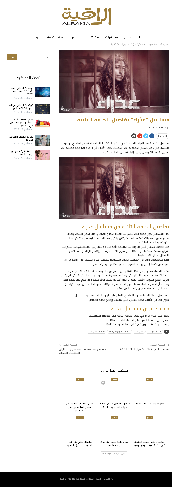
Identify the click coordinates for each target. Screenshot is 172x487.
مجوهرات (111, 37)
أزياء (140, 37)
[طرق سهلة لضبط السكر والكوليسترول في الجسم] (42, 123)
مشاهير (93, 37)
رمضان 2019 (138, 331)
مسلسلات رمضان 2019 (96, 331)
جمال (127, 37)
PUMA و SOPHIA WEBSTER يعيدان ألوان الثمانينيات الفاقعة (82, 351)
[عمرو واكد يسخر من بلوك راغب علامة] (114, 427)
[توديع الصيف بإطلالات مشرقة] (42, 140)
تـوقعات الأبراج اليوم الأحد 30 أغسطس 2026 (22, 91)
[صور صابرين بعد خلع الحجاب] (149, 389)
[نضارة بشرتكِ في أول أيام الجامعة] (42, 155)
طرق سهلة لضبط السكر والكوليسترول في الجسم (21, 122)
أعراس (75, 37)
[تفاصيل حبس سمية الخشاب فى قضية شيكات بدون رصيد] (149, 427)
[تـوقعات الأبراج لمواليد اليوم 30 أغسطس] (42, 109)
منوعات (36, 37)
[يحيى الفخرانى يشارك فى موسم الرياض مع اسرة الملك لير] (79, 389)
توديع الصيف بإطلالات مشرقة (21, 138)
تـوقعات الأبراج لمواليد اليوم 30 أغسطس (21, 107)
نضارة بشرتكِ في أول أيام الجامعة (21, 153)
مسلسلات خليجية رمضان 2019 (119, 331)
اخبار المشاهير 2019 (154, 331)
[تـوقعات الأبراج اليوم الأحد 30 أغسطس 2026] (42, 92)
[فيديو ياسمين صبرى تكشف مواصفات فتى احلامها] (114, 389)
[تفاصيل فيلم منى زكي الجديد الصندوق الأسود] (79, 427)
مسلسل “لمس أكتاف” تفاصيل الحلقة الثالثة (144, 349)
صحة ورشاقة (55, 37)
